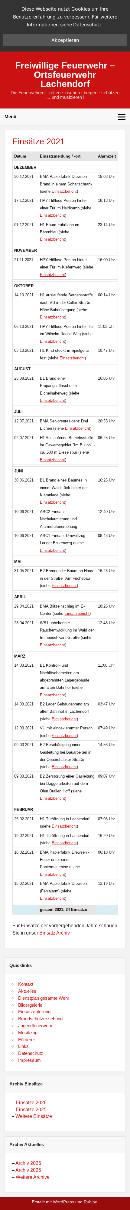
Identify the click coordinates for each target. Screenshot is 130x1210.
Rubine (90, 1202)
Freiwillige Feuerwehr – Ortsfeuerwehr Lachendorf (65, 74)
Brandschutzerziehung (40, 1018)
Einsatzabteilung (34, 1011)
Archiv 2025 (28, 1170)
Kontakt (25, 984)
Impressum (29, 1060)
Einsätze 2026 (31, 1102)
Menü (10, 116)
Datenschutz (30, 1053)
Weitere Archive (33, 1177)
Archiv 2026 (28, 1163)
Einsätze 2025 (31, 1109)
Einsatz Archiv (54, 932)
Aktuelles (27, 991)
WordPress (63, 1202)
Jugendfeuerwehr (35, 1025)
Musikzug (27, 1032)
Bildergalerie (30, 1005)
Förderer (26, 1039)
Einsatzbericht (64, 191)
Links (23, 1046)
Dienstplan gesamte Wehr (43, 998)
